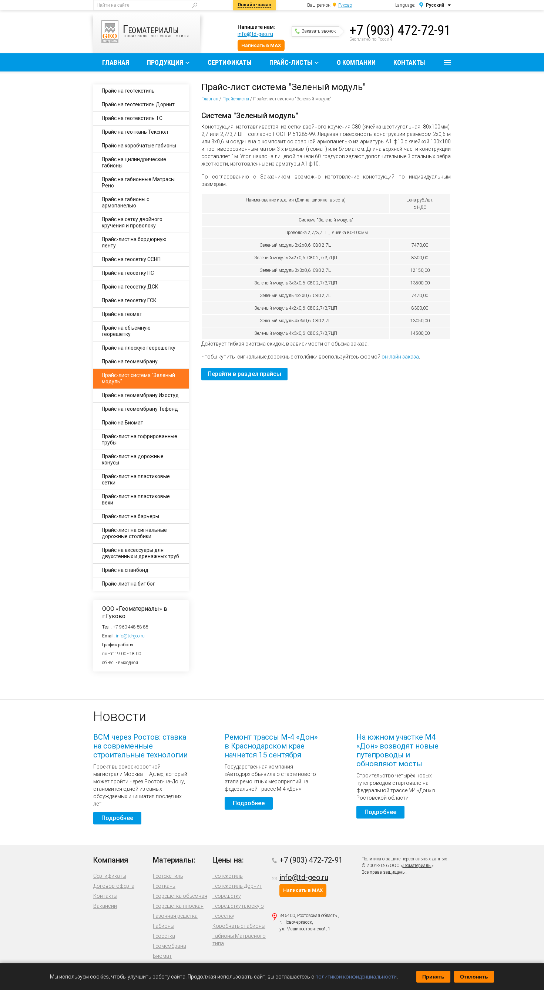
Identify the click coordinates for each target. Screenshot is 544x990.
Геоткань (164, 886)
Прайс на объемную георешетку (126, 331)
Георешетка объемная (180, 896)
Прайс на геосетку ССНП (131, 259)
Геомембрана (169, 946)
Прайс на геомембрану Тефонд (140, 409)
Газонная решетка (175, 916)
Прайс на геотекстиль (128, 91)
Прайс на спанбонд (125, 570)
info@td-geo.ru (255, 34)
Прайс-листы (290, 62)
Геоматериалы (417, 865)
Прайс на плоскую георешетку (138, 348)
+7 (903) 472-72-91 (400, 30)
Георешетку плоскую (238, 906)
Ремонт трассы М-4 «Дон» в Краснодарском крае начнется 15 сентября (271, 746)
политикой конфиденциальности (356, 977)
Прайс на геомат (122, 314)
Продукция (165, 62)
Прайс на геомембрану (130, 361)
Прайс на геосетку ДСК (130, 287)
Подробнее (117, 817)
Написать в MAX (261, 45)
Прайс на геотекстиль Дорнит (138, 104)
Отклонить (474, 977)
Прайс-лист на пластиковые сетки (136, 479)
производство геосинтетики (156, 30)
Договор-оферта (113, 886)
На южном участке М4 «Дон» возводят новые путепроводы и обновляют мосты (397, 750)
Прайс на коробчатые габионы (139, 146)
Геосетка (164, 936)
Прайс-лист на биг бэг (128, 584)
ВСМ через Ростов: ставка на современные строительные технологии (140, 746)
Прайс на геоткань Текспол (135, 132)
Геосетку (223, 916)
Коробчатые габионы (238, 926)
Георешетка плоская (178, 906)
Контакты (409, 62)
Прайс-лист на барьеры (130, 516)
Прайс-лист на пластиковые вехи (136, 499)
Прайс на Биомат (122, 423)
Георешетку (226, 896)
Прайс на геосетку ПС (128, 273)
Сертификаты (230, 62)
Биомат (162, 956)
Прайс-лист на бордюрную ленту (134, 242)
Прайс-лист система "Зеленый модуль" (138, 378)
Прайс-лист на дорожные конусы (133, 459)
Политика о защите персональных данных (404, 858)
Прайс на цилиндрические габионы (134, 162)
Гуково (345, 5)
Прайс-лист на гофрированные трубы (139, 439)
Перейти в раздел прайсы (244, 373)
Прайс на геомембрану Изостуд (140, 395)
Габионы (163, 926)
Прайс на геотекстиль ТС (132, 118)
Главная (115, 62)
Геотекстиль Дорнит (237, 886)
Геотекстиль (168, 876)
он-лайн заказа (400, 357)
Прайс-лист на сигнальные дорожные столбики (134, 533)
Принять (433, 977)
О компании (356, 62)
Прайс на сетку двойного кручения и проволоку (132, 222)
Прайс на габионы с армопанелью (125, 202)
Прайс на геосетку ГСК (129, 300)
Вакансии (105, 906)
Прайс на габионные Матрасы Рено (138, 182)
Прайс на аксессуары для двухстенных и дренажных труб (140, 553)
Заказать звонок (319, 31)
